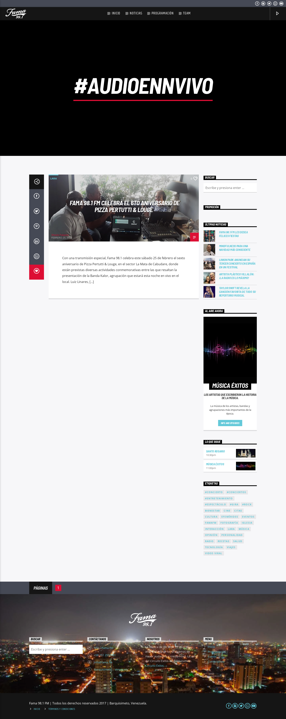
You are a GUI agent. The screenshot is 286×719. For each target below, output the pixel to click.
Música (244, 529)
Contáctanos (216, 661)
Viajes (231, 547)
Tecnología (214, 547)
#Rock (247, 504)
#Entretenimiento (219, 498)
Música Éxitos (215, 464)
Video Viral (213, 553)
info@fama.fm (103, 662)
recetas (223, 541)
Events (212, 656)
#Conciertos (236, 492)
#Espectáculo (215, 504)
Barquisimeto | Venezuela (111, 669)
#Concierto (214, 492)
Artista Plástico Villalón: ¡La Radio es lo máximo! (236, 276)
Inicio (116, 13)
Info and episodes (230, 423)
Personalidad (232, 535)
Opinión (211, 535)
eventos (248, 516)
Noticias (136, 13)
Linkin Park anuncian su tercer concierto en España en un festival (237, 263)
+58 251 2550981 (105, 655)
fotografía (229, 522)
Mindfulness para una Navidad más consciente (234, 247)
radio (209, 541)
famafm (211, 522)
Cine (227, 510)
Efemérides (229, 516)
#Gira (234, 504)
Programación (163, 13)
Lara (53, 178)
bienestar (212, 510)
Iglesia (247, 522)
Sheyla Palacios (60, 235)
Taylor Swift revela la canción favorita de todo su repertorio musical (237, 291)
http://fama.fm (103, 648)
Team (187, 13)
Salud (237, 541)
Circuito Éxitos (155, 665)
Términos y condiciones (61, 709)
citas (238, 510)
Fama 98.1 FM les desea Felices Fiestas (233, 234)
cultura (211, 516)
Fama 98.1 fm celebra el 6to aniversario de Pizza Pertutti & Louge (124, 206)
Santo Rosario (215, 451)
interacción (214, 529)
